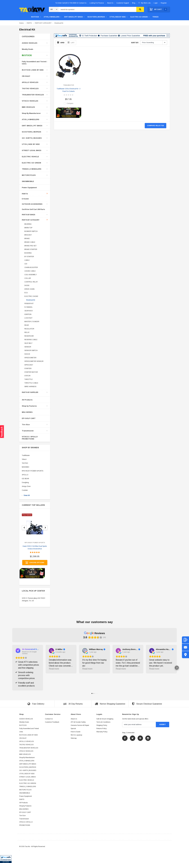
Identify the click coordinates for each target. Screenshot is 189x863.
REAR (26, 325)
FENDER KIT (29, 303)
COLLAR (27, 278)
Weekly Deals (27, 49)
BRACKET (28, 235)
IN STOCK (35, 17)
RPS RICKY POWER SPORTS (32, 471)
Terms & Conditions (103, 722)
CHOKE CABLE (30, 271)
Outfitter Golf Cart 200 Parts (33, 209)
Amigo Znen (26, 486)
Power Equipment (29, 188)
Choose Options (36, 562)
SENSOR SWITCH (31, 350)
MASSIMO (25, 467)
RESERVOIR (29, 336)
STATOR (27, 376)
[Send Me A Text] (185, 639)
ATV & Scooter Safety (78, 722)
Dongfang (25, 482)
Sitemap (73, 738)
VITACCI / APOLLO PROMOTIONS (30, 438)
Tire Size (26, 425)
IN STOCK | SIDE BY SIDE (33, 70)
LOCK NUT (28, 318)
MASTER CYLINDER (31, 321)
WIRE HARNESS (30, 386)
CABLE (27, 260)
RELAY (26, 332)
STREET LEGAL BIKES (31, 150)
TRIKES (155, 17)
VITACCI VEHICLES (30, 101)
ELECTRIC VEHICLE (30, 157)
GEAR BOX (28, 311)
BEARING (27, 224)
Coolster (25, 490)
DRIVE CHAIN (29, 289)
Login (156, 3)
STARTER (27, 368)
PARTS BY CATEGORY (43, 23)
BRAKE (27, 238)
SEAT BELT (28, 343)
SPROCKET (28, 365)
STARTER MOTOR (31, 372)
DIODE (26, 285)
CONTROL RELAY (31, 282)
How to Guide (75, 732)
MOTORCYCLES (29, 175)
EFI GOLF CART (28, 418)
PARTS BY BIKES (28, 215)
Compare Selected (155, 125)
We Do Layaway (76, 735)
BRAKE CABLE (29, 242)
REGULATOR (29, 329)
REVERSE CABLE (30, 340)
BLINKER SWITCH (31, 231)
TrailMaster (26, 455)
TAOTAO (25, 463)
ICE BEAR (25, 479)
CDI (25, 264)
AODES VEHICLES (29, 43)
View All (27, 495)
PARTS (29, 23)
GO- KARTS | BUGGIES (32, 138)
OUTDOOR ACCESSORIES (32, 204)
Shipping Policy (101, 725)
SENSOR (27, 347)
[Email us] (185, 647)
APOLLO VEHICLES (30, 82)
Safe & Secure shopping (104, 719)
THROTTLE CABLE (31, 383)
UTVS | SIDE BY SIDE (118, 17)
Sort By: (135, 43)
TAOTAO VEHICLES (30, 88)
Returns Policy (101, 728)
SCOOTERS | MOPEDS (96, 17)
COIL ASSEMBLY (30, 275)
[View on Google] (51, 650)
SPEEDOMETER (30, 358)
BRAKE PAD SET (30, 246)
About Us (74, 719)
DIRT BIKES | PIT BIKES (73, 17)
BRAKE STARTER (30, 249)
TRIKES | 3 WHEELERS (31, 169)
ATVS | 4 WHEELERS (51, 17)
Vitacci (24, 459)
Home (21, 23)
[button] (6, 859)
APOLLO (25, 475)
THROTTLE (28, 379)
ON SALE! (26, 76)
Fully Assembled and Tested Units (34, 63)
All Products (27, 400)
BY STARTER (29, 256)
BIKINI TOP (28, 228)
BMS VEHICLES (28, 107)
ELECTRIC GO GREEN (139, 17)
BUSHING (28, 253)
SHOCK (27, 354)
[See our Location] (185, 654)
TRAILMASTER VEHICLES (33, 95)
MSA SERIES (27, 412)
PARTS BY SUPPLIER (30, 392)
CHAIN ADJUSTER (31, 267)
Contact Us (49, 719)
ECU (26, 293)
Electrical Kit (59, 23)
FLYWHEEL (28, 307)
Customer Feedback (52, 722)
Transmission (28, 431)
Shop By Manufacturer (31, 113)
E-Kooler (25, 199)
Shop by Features (29, 406)
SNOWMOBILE (28, 181)
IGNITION (27, 314)
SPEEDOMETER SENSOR (33, 361)
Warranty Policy (101, 732)
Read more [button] (54, 669)
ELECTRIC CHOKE (31, 296)
